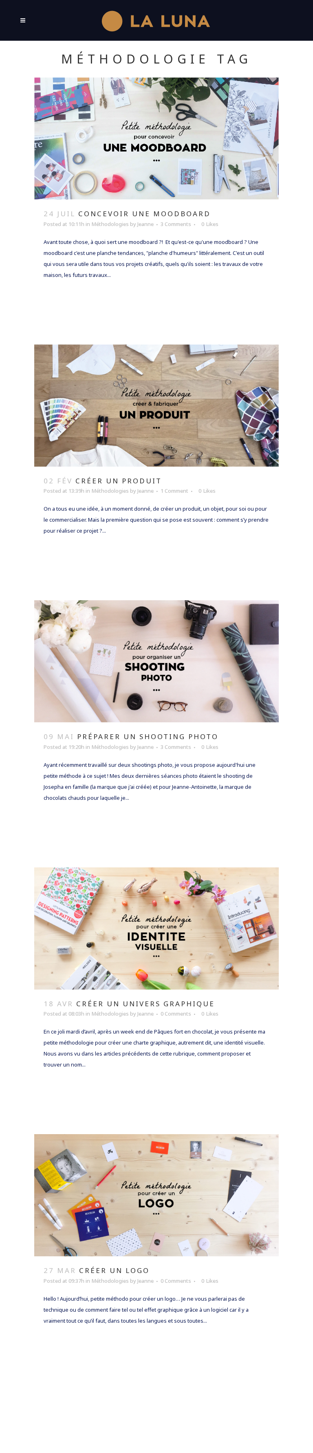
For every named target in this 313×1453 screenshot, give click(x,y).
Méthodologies (110, 224)
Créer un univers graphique (145, 1003)
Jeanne (145, 224)
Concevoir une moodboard (144, 213)
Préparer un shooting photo (147, 736)
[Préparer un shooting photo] (156, 661)
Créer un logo (114, 1270)
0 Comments (176, 1013)
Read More (70, 299)
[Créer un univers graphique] (156, 928)
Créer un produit (118, 480)
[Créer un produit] (156, 406)
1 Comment (174, 490)
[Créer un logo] (156, 1195)
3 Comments (176, 224)
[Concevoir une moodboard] (156, 138)
